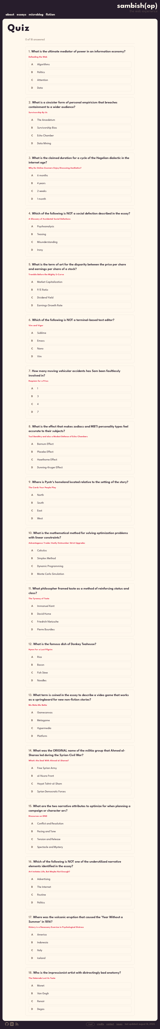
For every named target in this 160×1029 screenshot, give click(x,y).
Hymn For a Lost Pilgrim (40, 649)
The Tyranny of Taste (39, 598)
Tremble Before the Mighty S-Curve (46, 274)
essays (21, 14)
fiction (50, 14)
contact (110, 1024)
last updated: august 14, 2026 (140, 1024)
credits (100, 1024)
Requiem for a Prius (38, 381)
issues (119, 1024)
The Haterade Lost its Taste (42, 978)
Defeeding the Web (38, 57)
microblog (36, 14)
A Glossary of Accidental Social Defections (49, 219)
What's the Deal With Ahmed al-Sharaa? (49, 761)
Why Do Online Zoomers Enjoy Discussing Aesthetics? (55, 168)
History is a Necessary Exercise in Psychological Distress (56, 927)
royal (90, 1024)
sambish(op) (137, 6)
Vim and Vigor (36, 325)
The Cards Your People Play (42, 487)
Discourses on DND (38, 816)
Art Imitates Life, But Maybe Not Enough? (49, 872)
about (10, 14)
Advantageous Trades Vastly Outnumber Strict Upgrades (57, 543)
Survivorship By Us (38, 112)
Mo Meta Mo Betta (38, 705)
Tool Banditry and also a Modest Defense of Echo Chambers (58, 436)
